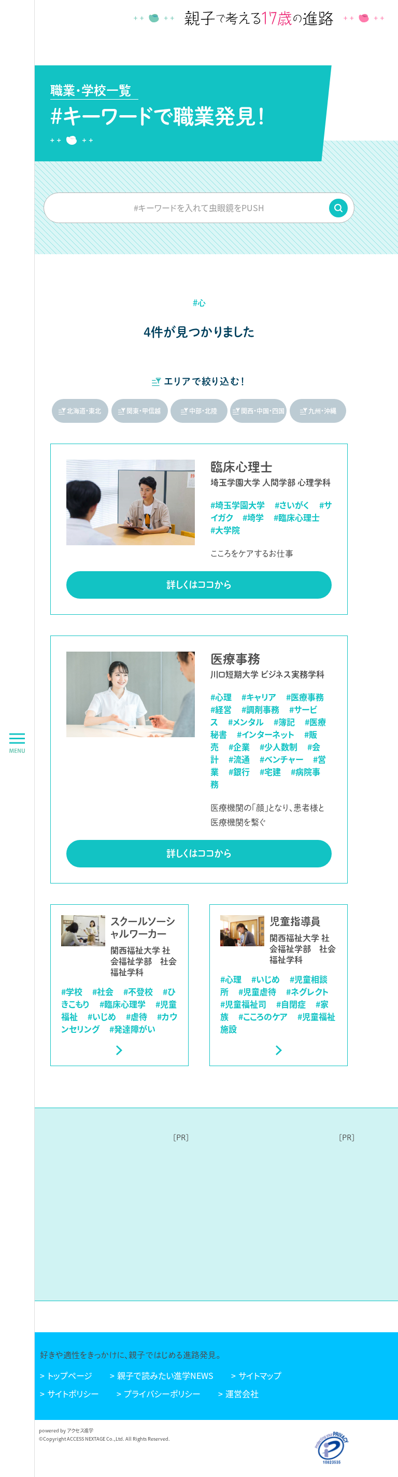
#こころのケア (263, 1016)
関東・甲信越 (143, 410)
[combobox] (199, 207)
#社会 (102, 991)
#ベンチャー (281, 759)
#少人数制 (278, 746)
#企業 (239, 746)
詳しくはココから (198, 584)
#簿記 (284, 721)
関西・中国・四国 (263, 410)
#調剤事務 (260, 709)
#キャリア (258, 697)
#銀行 (239, 771)
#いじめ (102, 1016)
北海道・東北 (84, 410)
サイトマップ (259, 1375)
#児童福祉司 (243, 1004)
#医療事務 (305, 697)
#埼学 (253, 517)
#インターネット (265, 734)
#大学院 (225, 529)
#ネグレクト (307, 991)
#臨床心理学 (123, 1004)
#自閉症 (291, 1004)
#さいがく (292, 505)
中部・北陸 (203, 410)
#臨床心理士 (297, 517)
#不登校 (138, 991)
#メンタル (246, 721)
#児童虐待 (257, 991)
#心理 (221, 697)
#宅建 (270, 771)
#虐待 (136, 1016)
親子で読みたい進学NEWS (165, 1375)
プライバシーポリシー (162, 1393)
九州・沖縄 (322, 410)
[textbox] (199, 207)
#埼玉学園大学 (237, 505)
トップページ (69, 1375)
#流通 (239, 759)
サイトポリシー (73, 1393)
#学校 (71, 991)
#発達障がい (132, 1029)
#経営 (221, 709)
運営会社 (242, 1393)
